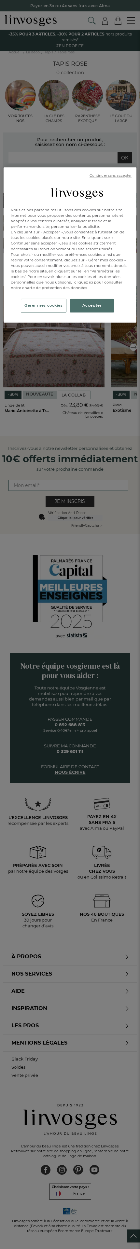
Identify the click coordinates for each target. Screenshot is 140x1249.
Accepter (92, 305)
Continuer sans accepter (111, 175)
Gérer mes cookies (43, 305)
